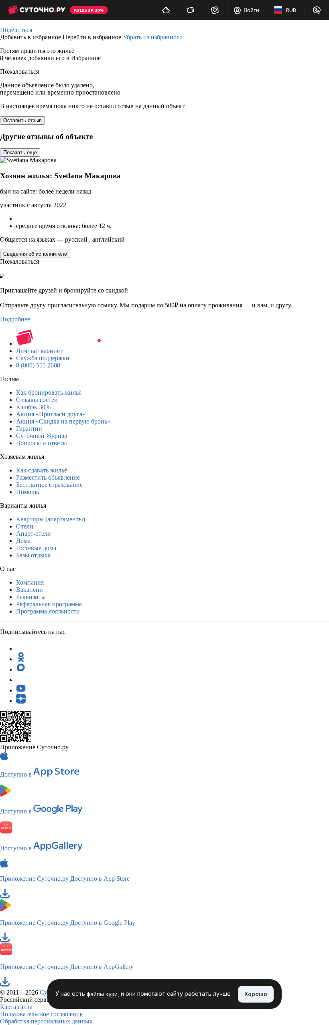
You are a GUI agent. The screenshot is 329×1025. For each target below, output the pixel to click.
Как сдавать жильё (41, 470)
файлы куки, (103, 994)
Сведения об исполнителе (35, 254)
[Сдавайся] (166, 10)
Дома (23, 540)
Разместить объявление (48, 477)
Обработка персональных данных (46, 1021)
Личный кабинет (39, 350)
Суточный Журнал (41, 435)
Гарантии (29, 428)
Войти (251, 10)
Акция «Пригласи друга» (50, 414)
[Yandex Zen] (21, 700)
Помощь (27, 491)
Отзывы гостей (37, 399)
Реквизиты (31, 596)
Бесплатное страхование (49, 484)
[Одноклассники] (21, 659)
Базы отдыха (33, 555)
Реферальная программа (49, 604)
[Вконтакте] (21, 679)
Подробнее (15, 319)
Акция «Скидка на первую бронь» (63, 421)
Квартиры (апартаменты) (50, 519)
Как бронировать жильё (48, 392)
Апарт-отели (33, 533)
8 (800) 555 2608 (38, 365)
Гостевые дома (36, 548)
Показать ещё (20, 152)
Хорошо (255, 994)
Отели (24, 526)
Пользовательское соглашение (41, 1014)
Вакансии (29, 589)
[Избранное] (215, 10)
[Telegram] (21, 648)
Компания (30, 582)
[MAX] (21, 669)
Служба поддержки (42, 358)
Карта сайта (16, 1006)
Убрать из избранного (153, 37)
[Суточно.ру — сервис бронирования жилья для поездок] (36, 10)
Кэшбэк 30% (33, 407)
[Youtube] (21, 690)
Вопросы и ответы (41, 443)
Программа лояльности (48, 611)
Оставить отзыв (22, 120)
